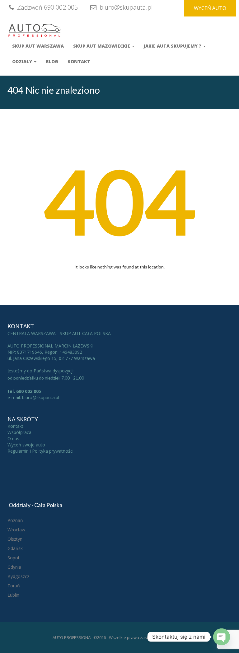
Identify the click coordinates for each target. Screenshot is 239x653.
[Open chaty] (221, 636)
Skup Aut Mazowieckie (102, 46)
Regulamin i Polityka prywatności (40, 451)
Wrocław (16, 530)
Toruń (13, 586)
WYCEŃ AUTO (210, 8)
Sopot (13, 558)
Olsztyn (14, 539)
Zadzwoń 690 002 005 (47, 7)
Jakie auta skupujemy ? (173, 46)
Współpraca (19, 432)
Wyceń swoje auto (26, 445)
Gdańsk (15, 548)
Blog (52, 61)
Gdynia (14, 567)
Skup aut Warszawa (38, 46)
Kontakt (79, 61)
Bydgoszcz (18, 576)
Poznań (15, 520)
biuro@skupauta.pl (125, 7)
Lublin (13, 595)
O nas (13, 438)
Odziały (22, 61)
